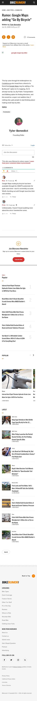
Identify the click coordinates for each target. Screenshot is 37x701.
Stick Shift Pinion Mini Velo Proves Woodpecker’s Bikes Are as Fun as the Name (13, 314)
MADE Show (14, 416)
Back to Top (26, 576)
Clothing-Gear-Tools (8, 624)
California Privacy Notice (8, 679)
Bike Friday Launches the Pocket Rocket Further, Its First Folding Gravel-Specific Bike (22, 437)
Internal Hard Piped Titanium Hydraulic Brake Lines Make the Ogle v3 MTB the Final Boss (13, 288)
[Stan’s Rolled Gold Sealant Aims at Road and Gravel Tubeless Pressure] (6, 503)
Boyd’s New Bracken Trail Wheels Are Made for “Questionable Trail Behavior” (22, 471)
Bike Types (5, 591)
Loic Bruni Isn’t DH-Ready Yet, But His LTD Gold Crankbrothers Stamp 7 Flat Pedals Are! (23, 454)
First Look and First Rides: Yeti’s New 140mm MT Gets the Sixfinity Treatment (22, 488)
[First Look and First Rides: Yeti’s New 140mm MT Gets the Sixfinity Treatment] (6, 486)
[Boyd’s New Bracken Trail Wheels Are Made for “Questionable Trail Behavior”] (6, 469)
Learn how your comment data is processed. (18, 162)
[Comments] (25, 37)
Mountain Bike (15, 482)
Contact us (5, 636)
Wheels (13, 465)
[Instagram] (18, 659)
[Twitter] (11, 659)
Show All (6, 552)
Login (32, 145)
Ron (3, 181)
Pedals (13, 448)
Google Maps (14, 86)
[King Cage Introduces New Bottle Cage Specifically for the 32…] (6, 420)
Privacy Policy (5, 676)
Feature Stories (7, 598)
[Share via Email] (13, 37)
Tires (13, 500)
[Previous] (30, 355)
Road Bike (14, 531)
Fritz (4, 205)
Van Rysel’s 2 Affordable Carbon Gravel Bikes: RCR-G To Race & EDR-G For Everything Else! (13, 338)
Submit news (6, 639)
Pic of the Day (6, 606)
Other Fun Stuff (7, 602)
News (3, 391)
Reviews (4, 609)
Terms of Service (6, 685)
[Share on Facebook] (4, 37)
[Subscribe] (25, 659)
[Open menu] (3, 2)
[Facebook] (4, 659)
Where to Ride (6, 613)
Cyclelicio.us (6, 83)
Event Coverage (7, 595)
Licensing (4, 682)
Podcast (4, 647)
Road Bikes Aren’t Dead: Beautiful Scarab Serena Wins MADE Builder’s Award (13, 301)
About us (4, 632)
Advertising (5, 650)
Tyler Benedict (15, 25)
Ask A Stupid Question (9, 643)
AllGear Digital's (17, 667)
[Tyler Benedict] (18, 122)
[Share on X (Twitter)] (8, 37)
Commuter (6, 112)
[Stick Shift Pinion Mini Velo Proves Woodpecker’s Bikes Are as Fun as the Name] (6, 517)
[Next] (33, 355)
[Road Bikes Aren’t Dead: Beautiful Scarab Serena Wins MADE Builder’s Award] (6, 535)
